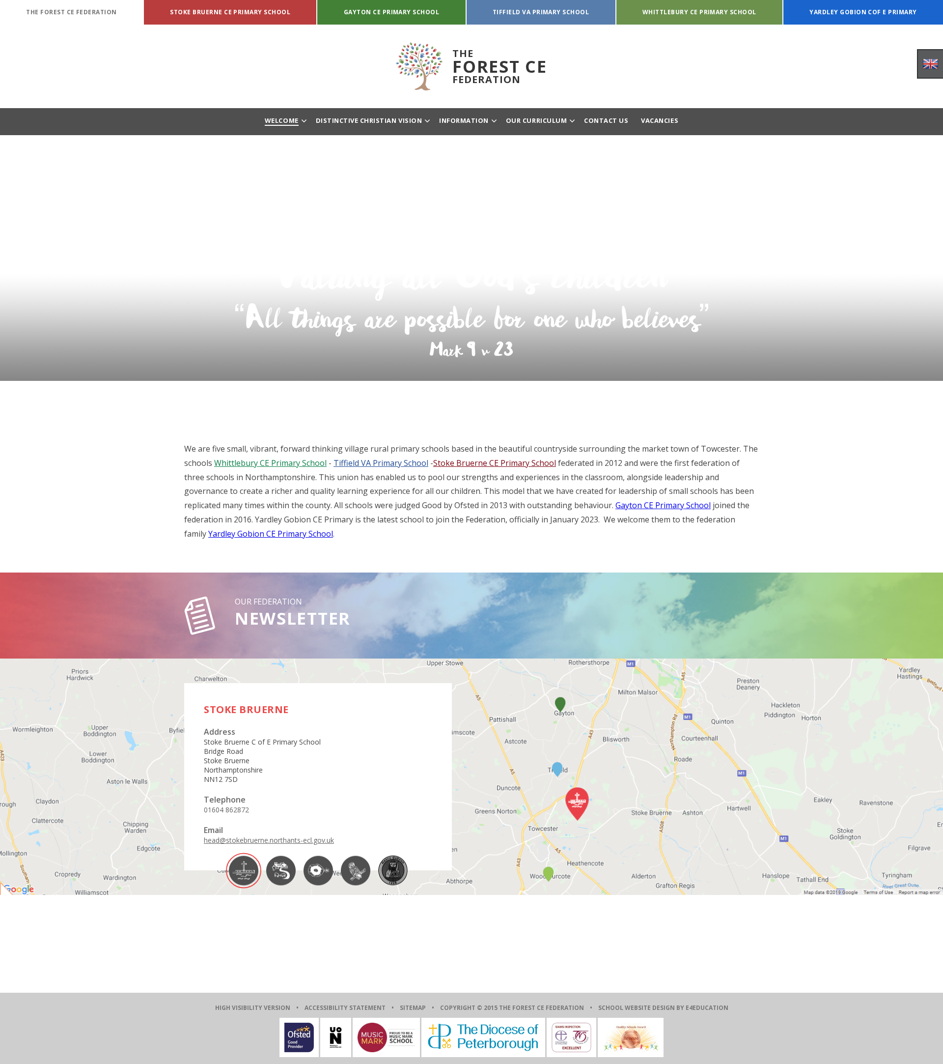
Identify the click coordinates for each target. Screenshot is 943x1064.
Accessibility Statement (345, 1008)
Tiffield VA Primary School (380, 463)
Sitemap (413, 1008)
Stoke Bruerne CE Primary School (494, 463)
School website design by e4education (663, 1008)
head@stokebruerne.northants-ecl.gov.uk (269, 840)
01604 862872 (226, 809)
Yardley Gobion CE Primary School (270, 533)
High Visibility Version (252, 1008)
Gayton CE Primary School (663, 505)
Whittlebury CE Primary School (270, 463)
